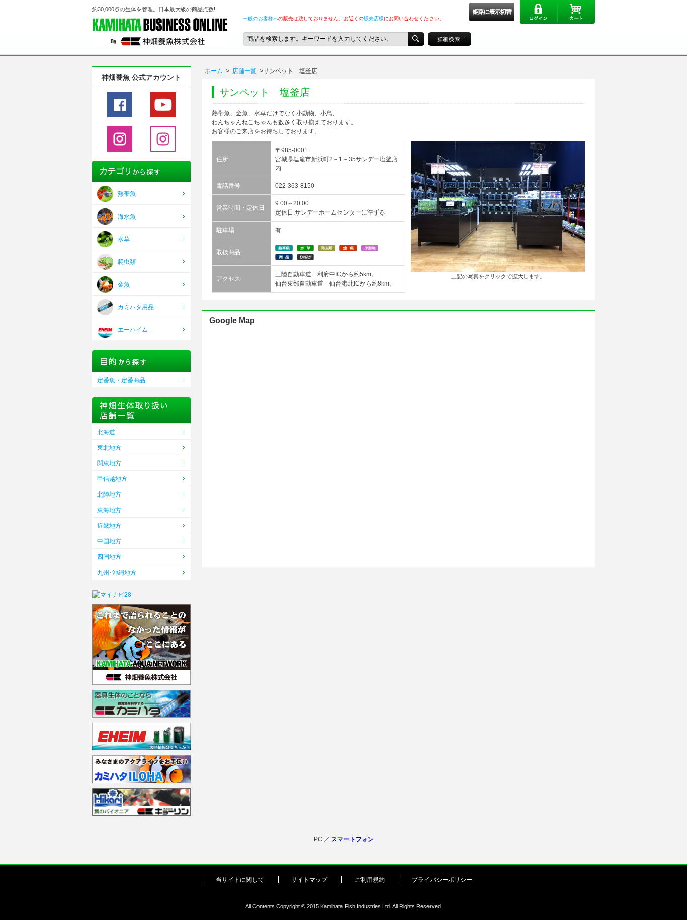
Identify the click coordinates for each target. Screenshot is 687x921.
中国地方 (109, 541)
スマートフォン (352, 839)
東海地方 (109, 510)
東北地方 (109, 447)
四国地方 (109, 556)
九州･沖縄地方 (116, 572)
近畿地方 (109, 525)
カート (576, 12)
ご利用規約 (370, 879)
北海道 (106, 432)
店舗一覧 (244, 71)
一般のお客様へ (260, 18)
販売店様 (374, 18)
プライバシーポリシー (442, 879)
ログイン (538, 12)
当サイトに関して (240, 879)
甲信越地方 (112, 478)
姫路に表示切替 (492, 11)
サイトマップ (309, 879)
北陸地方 (109, 494)
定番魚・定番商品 (121, 380)
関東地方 (109, 463)
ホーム (214, 71)
